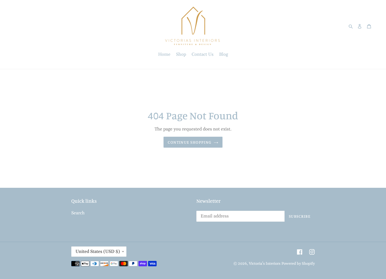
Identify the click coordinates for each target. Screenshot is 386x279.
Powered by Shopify (298, 263)
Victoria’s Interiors (264, 263)
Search (78, 213)
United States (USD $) (98, 251)
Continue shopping (189, 142)
